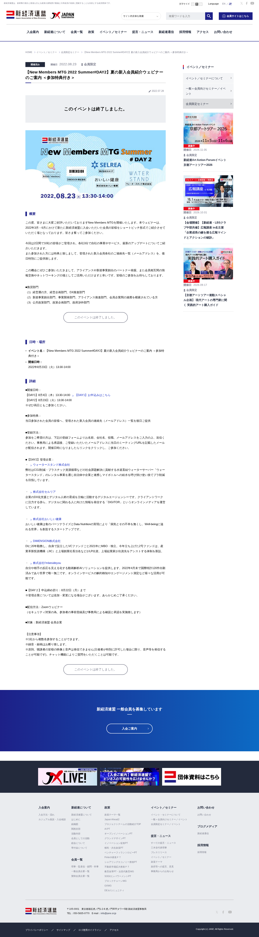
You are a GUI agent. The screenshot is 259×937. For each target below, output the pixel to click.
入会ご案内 (129, 728)
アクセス (203, 32)
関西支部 (75, 829)
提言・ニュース (142, 32)
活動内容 (75, 833)
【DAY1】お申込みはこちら (93, 395)
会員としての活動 (80, 838)
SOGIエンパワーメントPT (117, 876)
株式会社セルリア (44, 491)
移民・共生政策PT (113, 848)
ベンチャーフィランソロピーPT (120, 852)
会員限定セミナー (197, 103)
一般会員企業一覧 (80, 871)
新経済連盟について (81, 814)
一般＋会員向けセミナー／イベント (206, 91)
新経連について (54, 32)
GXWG (107, 885)
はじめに (75, 819)
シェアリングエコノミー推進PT (120, 862)
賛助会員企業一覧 (80, 876)
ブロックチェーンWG (115, 881)
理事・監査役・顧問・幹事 (85, 866)
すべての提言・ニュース (163, 843)
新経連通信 (166, 32)
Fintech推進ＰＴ (112, 857)
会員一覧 (77, 32)
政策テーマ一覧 (112, 814)
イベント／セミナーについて (204, 78)
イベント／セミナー (113, 32)
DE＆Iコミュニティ (114, 890)
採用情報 (185, 32)
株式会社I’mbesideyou (47, 562)
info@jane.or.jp (108, 913)
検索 (209, 16)
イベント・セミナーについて (166, 814)
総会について (78, 843)
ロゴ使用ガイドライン (89, 930)
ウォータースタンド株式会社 (51, 464)
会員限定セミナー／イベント (166, 824)
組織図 (74, 824)
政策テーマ (156, 862)
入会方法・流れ (46, 814)
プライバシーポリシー (36, 930)
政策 (91, 32)
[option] (68, 777)
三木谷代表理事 (159, 847)
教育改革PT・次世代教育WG (119, 871)
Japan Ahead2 (111, 819)
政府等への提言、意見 (162, 866)
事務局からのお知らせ (162, 871)
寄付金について (79, 848)
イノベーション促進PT (116, 843)
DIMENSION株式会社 (47, 541)
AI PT (107, 829)
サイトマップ (63, 930)
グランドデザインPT (115, 838)
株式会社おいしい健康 (47, 519)
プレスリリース (159, 852)
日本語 (230, 3)
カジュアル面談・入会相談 (52, 819)
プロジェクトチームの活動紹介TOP (122, 824)
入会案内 (33, 32)
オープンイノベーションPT (118, 833)
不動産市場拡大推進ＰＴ (117, 866)
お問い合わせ (223, 32)
